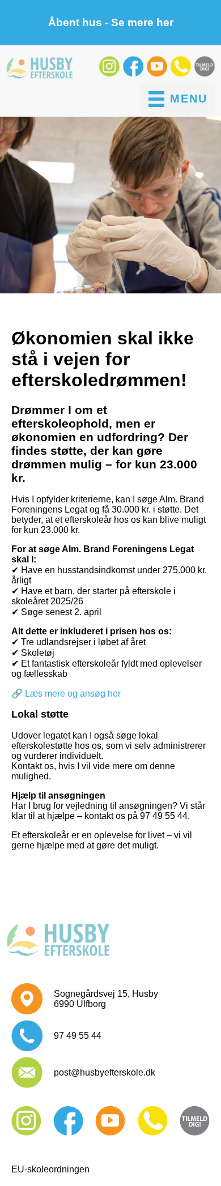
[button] (110, 74)
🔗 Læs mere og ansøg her (66, 693)
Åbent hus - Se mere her (110, 22)
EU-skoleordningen (50, 1169)
